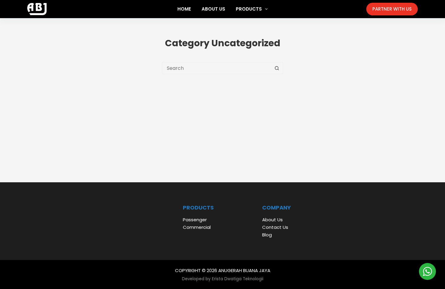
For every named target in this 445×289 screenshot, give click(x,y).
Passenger (195, 219)
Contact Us (275, 227)
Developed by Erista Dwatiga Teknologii (222, 279)
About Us (213, 9)
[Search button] (277, 68)
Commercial (197, 227)
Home (184, 9)
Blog (267, 235)
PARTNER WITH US (392, 9)
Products (249, 9)
